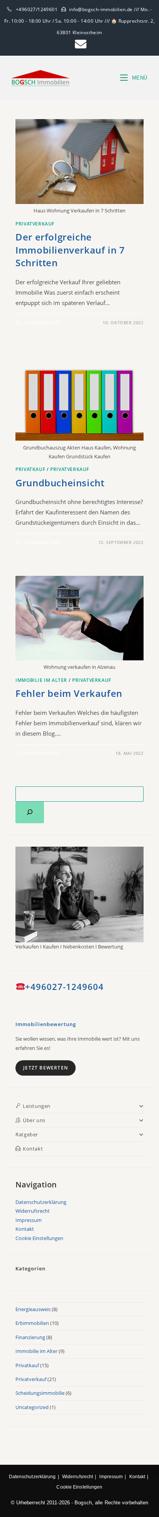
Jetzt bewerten (45, 1067)
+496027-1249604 (64, 986)
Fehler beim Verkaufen (68, 693)
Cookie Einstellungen (39, 1238)
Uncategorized (32, 1407)
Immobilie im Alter (41, 680)
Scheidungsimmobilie (39, 1392)
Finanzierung (30, 1337)
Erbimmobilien (32, 1323)
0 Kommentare (41, 322)
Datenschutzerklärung (40, 1202)
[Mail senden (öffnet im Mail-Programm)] (79, 44)
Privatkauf (30, 469)
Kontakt (24, 1228)
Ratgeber (26, 1134)
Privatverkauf (34, 224)
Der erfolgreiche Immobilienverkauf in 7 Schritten (70, 249)
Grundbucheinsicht (59, 482)
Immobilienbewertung (45, 1024)
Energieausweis (33, 1309)
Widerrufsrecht (32, 1210)
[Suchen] (29, 812)
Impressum (28, 1220)
